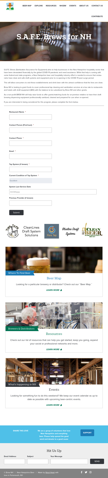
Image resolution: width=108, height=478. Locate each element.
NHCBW (63, 6)
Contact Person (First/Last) (21, 125)
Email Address (10, 456)
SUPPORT (87, 433)
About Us (83, 6)
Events (72, 6)
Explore (39, 6)
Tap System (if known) (19, 164)
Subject (30, 456)
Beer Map (27, 6)
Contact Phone (16, 138)
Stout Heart (50, 472)
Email (12, 151)
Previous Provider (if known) (21, 198)
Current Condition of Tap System (24, 175)
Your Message (56, 456)
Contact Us (97, 6)
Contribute (97, 16)
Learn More (52, 290)
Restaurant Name (17, 112)
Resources (51, 6)
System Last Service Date (20, 187)
